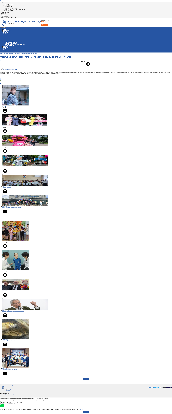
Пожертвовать (44, 24)
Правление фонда (7, 3)
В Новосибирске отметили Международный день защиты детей (12, 207)
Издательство (5, 16)
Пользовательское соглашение (10, 8)
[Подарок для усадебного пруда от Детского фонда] (87, 329)
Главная (4, 29)
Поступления (5, 33)
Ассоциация (5, 51)
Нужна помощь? (5, 12)
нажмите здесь (81, 409)
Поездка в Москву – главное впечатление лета (9, 106)
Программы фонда (6, 30)
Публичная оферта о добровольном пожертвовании (14, 9)
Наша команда (7, 5)
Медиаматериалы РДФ (8, 10)
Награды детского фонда (10, 41)
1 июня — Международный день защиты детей (9, 69)
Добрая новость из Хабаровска (7, 241)
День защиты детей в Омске (6, 187)
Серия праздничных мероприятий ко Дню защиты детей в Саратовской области (14, 126)
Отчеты (4, 48)
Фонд (3, 2)
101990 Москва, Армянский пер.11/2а (8, 394)
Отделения (5, 31)
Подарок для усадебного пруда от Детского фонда (9, 340)
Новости (4, 13)
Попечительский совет (8, 4)
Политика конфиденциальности (11, 42)
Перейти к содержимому (4, 0)
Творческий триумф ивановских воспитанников (9, 369)
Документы (5, 46)
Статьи (3, 15)
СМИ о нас (4, 14)
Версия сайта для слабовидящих (9, 17)
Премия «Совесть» (6, 34)
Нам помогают (6, 32)
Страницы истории (8, 6)
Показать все (86, 378)
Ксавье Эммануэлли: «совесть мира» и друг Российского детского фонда (13, 311)
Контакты (5, 35)
